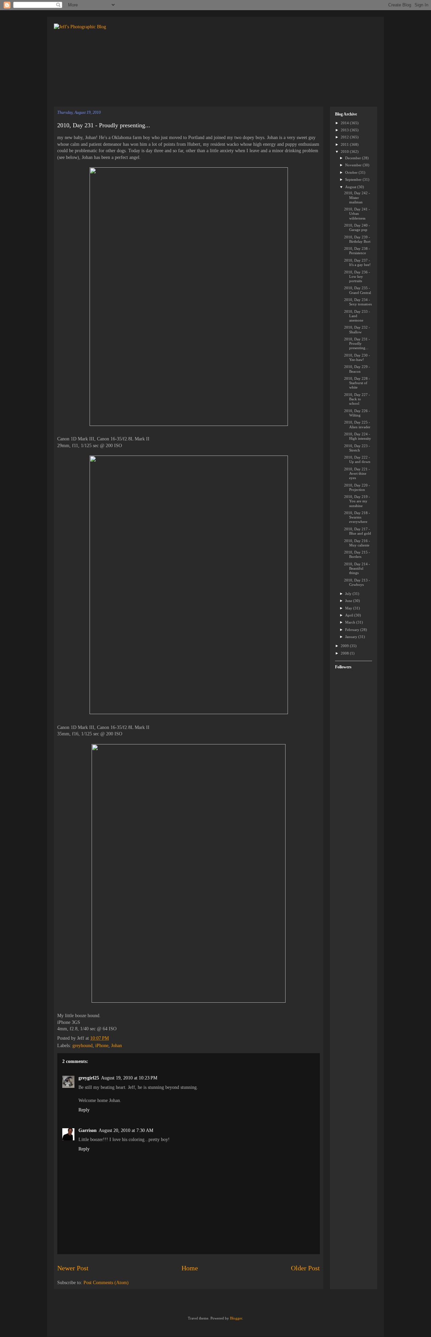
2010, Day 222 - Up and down (357, 459)
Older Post (305, 1268)
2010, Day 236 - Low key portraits (357, 276)
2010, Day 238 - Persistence (357, 250)
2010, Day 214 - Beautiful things (357, 568)
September (354, 179)
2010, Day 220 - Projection (357, 487)
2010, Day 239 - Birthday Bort (357, 239)
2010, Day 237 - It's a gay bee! (357, 262)
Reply (84, 1109)
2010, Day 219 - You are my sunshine (357, 501)
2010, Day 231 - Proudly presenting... (103, 125)
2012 (345, 137)
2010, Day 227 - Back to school (357, 399)
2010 (345, 151)
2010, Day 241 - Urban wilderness (357, 213)
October (352, 172)
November (354, 165)
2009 (345, 646)
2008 (345, 653)
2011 (345, 144)
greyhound (82, 1045)
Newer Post (73, 1268)
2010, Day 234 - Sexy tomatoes (358, 302)
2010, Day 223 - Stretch (357, 448)
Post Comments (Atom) (106, 1282)
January (351, 637)
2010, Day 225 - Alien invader (357, 424)
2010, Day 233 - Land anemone (357, 315)
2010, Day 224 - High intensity (357, 436)
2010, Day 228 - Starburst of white (357, 382)
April (349, 615)
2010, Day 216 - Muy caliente (357, 543)
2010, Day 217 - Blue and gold (357, 531)
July (349, 594)
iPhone (101, 1045)
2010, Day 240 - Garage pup (357, 227)
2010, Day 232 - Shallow (357, 329)
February (352, 630)
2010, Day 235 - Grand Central (357, 290)
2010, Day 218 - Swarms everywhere (357, 517)
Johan (116, 1045)
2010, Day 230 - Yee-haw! (357, 357)
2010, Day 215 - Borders (357, 554)
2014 (345, 123)
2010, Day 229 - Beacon (357, 369)
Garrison (87, 1130)
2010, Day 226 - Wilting (357, 413)
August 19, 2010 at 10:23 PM (129, 1077)
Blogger (236, 1318)
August (351, 187)
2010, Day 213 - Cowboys (357, 582)
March (350, 622)
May (349, 608)
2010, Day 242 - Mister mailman (357, 197)
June (349, 601)
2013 (345, 130)
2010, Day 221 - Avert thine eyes (357, 473)
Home (189, 1268)
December (353, 158)
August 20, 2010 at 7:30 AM (126, 1130)
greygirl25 (88, 1077)
